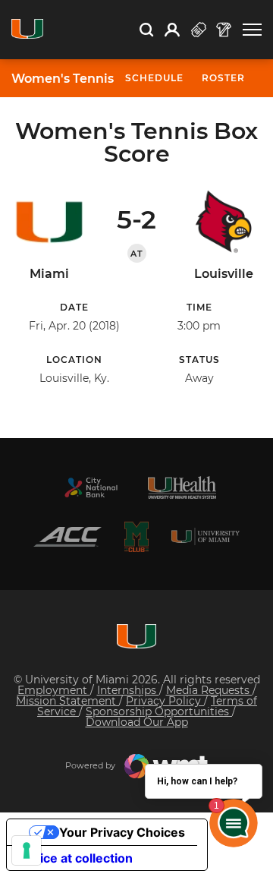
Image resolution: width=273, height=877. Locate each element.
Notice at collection (76, 858)
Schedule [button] (154, 78)
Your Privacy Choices (122, 832)
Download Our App (137, 722)
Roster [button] (223, 78)
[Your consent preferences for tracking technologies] (26, 850)
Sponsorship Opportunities (159, 711)
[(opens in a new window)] (91, 487)
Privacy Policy (165, 701)
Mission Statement (67, 701)
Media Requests (209, 690)
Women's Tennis (62, 79)
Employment (53, 690)
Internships (128, 690)
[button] (252, 30)
